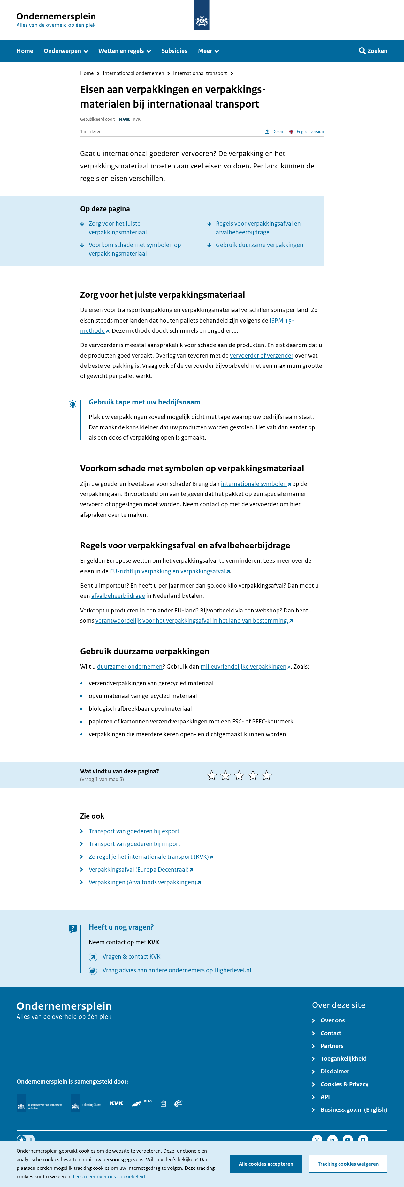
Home (87, 73)
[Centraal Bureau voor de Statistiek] (163, 1103)
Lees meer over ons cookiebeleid (109, 1177)
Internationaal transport (200, 73)
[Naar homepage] (202, 15)
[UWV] (178, 1103)
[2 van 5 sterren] (227, 775)
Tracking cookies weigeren (348, 1164)
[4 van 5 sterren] (254, 775)
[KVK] (116, 1103)
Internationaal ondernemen (133, 73)
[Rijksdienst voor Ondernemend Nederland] (39, 1103)
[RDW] (142, 1103)
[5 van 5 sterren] (268, 775)
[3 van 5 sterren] (241, 775)
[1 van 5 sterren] (213, 775)
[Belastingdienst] (86, 1103)
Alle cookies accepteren (266, 1164)
